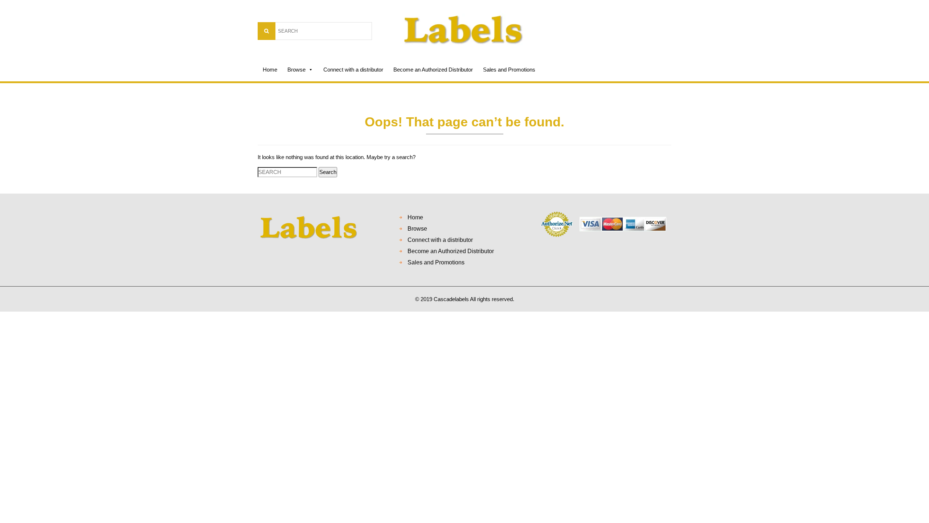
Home (270, 69)
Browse (296, 69)
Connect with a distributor (353, 69)
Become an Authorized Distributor (433, 69)
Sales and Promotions (509, 69)
